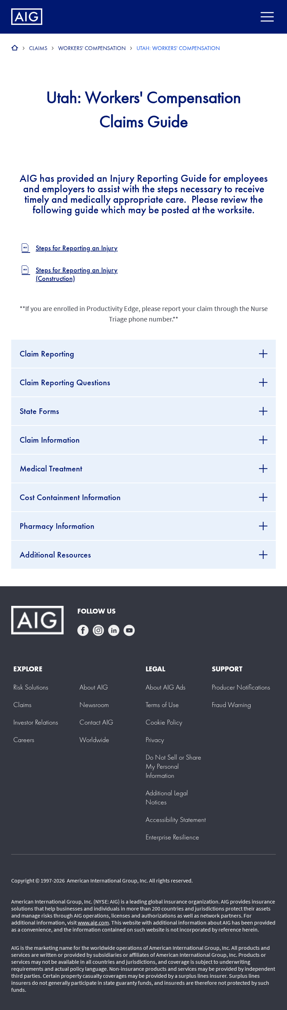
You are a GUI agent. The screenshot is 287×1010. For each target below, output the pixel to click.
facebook (83, 630)
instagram (98, 630)
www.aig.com (93, 922)
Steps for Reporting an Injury (77, 248)
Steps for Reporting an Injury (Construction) (77, 274)
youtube (129, 630)
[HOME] (14, 48)
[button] (173, 766)
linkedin (113, 630)
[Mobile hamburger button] (267, 17)
